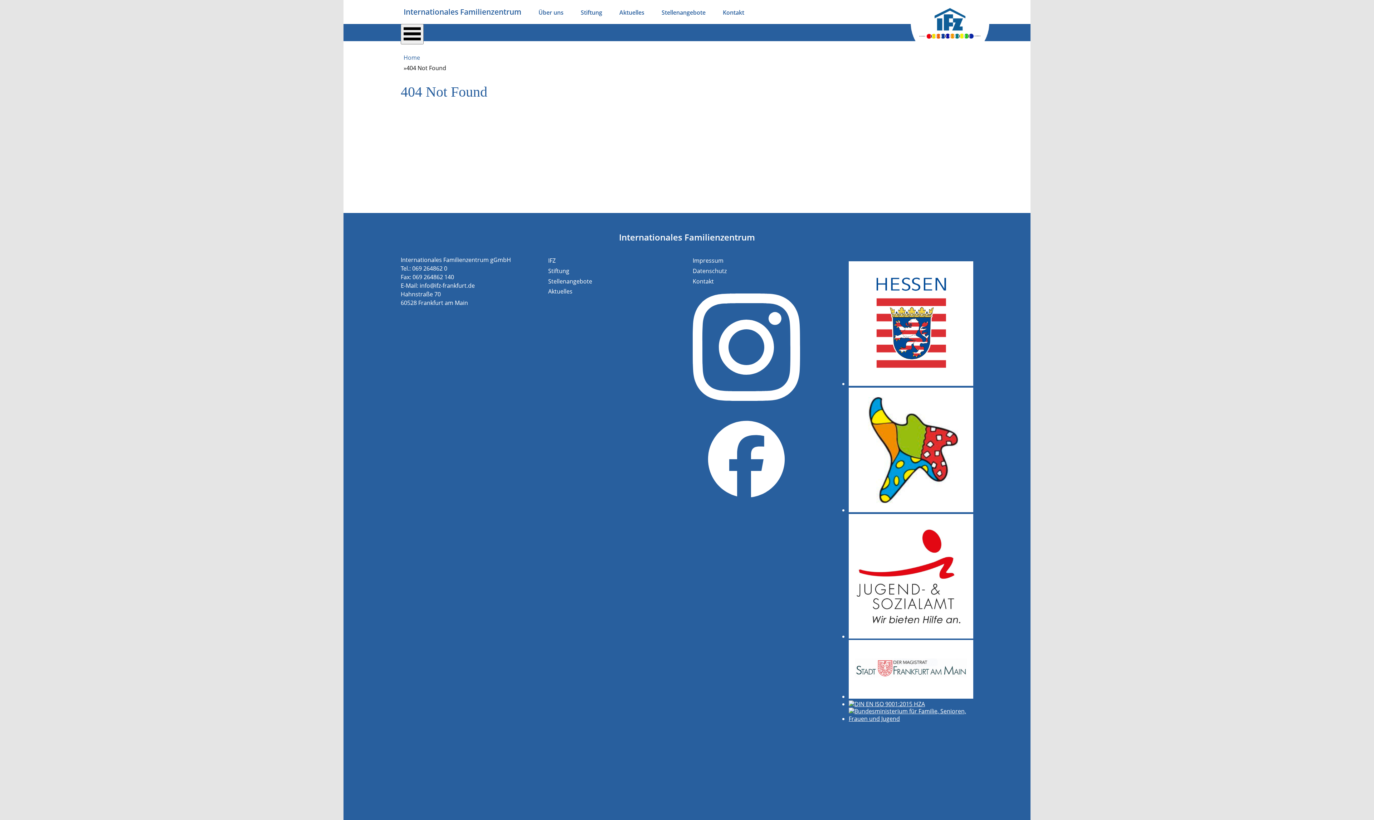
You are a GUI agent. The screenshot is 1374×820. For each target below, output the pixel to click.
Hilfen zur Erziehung (437, 53)
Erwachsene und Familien (601, 53)
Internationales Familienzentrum (462, 12)
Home (412, 58)
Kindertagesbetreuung (515, 53)
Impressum (708, 261)
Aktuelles (631, 12)
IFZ (552, 261)
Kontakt (733, 12)
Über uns (551, 12)
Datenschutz (710, 271)
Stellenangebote (684, 12)
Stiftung (591, 12)
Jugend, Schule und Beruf (692, 53)
